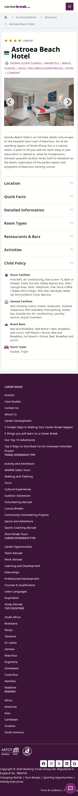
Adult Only (27, 68)
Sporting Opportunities (58, 777)
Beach (66, 63)
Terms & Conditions (51, 790)
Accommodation (26, 17)
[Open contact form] (70, 788)
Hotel (70, 68)
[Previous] (10, 102)
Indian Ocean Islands (25, 63)
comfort (13, 73)
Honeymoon (53, 68)
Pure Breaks (32, 777)
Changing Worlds (11, 777)
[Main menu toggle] (69, 6)
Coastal (10, 68)
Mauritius (51, 17)
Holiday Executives (11, 781)
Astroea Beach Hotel (22, 24)
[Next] (68, 102)
